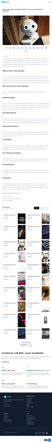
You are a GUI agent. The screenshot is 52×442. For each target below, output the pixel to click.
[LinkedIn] (38, 48)
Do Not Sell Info (30, 419)
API (27, 408)
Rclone (28, 403)
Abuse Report (29, 421)
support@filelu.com (8, 406)
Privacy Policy (29, 415)
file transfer (5, 193)
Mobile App (6, 417)
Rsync (28, 405)
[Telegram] (26, 48)
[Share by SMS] (22, 48)
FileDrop (5, 418)
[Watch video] (46, 48)
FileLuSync (6, 415)
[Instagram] (43, 433)
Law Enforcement (30, 423)
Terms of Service (30, 417)
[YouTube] (47, 433)
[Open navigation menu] (49, 2)
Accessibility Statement (31, 418)
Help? (46, 440)
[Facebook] (10, 48)
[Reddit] (30, 48)
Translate (30, 345)
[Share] (6, 48)
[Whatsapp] (34, 48)
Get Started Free (5, 361)
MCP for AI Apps (30, 406)
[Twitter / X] (14, 48)
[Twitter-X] (36, 433)
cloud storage (10, 193)
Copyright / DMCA (30, 422)
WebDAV (28, 401)
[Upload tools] (26, 51)
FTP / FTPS (29, 399)
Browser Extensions (8, 419)
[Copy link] (42, 48)
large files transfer (17, 193)
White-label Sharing (8, 421)
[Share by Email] (18, 48)
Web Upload (29, 398)
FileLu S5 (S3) (30, 402)
